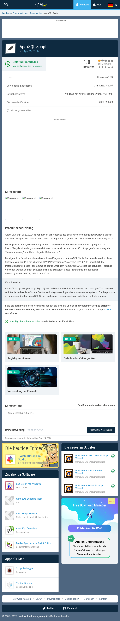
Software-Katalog (22, 598)
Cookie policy (72, 598)
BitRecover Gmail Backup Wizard (89, 487)
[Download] (113, 456)
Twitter (50, 608)
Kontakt (103, 598)
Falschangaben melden (20, 110)
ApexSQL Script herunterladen (25, 321)
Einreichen (89, 598)
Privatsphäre (53, 598)
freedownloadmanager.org (31, 616)
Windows (6, 13)
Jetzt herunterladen (25, 62)
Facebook (72, 608)
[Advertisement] (60, 28)
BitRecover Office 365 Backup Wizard (91, 457)
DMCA (39, 598)
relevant (108, 309)
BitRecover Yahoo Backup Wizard (89, 472)
